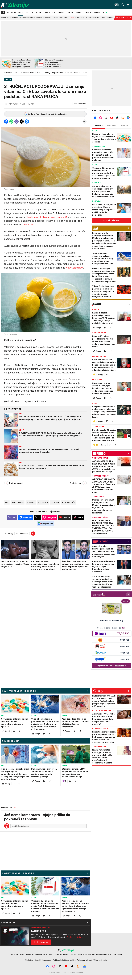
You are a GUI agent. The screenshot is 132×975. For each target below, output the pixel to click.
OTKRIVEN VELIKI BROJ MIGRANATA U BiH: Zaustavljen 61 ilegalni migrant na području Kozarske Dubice (76, 18)
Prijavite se (42, 942)
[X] (106, 118)
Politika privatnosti (84, 960)
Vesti (16, 72)
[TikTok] (117, 118)
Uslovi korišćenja (100, 960)
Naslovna (8, 72)
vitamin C (31, 502)
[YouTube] (111, 118)
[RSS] (122, 118)
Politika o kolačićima (61, 960)
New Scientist (73, 267)
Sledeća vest (75, 483)
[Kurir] (15, 4)
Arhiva (73, 960)
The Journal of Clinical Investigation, (45, 217)
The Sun (25, 224)
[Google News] (128, 118)
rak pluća (43, 502)
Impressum (47, 960)
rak (7, 502)
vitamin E (55, 502)
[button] (80, 104)
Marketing (29, 960)
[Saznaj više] (88, 922)
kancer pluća (68, 502)
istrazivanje (17, 502)
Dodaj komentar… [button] (20, 826)
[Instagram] (100, 118)
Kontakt (38, 960)
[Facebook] (95, 118)
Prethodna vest (16, 483)
